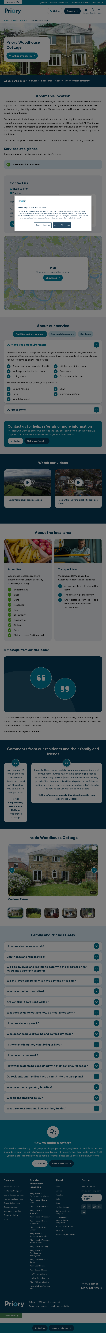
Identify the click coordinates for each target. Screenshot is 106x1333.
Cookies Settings (43, 225)
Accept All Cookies (62, 225)
